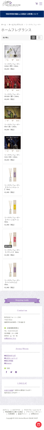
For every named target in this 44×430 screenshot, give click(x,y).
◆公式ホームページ (10, 358)
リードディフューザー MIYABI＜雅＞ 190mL (12, 95)
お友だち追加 (8, 390)
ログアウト (16, 410)
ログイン (6, 410)
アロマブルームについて (32, 410)
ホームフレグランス (16, 25)
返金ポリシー (23, 414)
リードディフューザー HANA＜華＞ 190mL (12, 65)
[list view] (39, 38)
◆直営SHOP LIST (10, 355)
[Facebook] (6, 372)
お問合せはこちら (10, 338)
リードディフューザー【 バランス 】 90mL (12, 251)
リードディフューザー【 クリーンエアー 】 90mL (12, 219)
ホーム (3, 25)
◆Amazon (7, 363)
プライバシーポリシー (34, 412)
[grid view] (33, 38)
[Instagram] (16, 372)
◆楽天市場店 (8, 360)
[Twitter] (11, 372)
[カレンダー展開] (39, 425)
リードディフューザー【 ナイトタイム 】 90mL (12, 282)
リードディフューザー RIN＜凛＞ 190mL (12, 125)
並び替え (6, 37)
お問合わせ (35, 414)
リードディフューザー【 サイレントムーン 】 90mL (12, 187)
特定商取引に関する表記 (14, 412)
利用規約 (11, 414)
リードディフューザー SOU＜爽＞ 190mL (12, 156)
